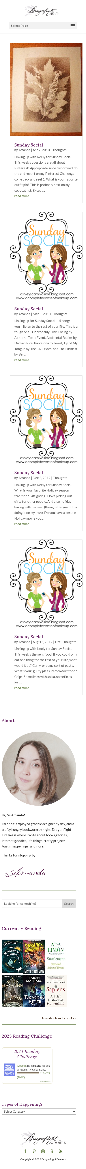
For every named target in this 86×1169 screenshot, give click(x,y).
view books (45, 1081)
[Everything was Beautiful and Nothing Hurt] (12, 971)
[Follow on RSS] (60, 1151)
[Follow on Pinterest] (34, 1151)
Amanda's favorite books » (59, 1018)
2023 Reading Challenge (27, 1054)
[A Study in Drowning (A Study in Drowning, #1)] (12, 1006)
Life (58, 642)
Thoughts (59, 150)
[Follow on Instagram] (43, 1151)
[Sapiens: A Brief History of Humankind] (56, 1006)
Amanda (24, 150)
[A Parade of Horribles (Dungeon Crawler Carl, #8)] (34, 973)
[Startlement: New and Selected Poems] (56, 971)
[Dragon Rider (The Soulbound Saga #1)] (34, 1006)
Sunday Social (28, 145)
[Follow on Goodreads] (51, 1151)
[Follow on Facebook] (25, 1151)
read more (21, 196)
